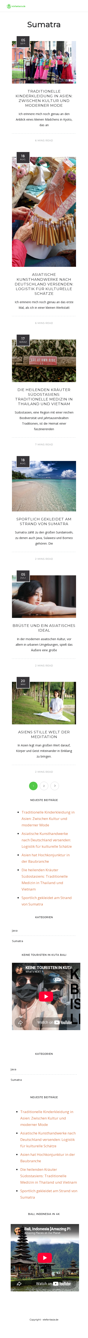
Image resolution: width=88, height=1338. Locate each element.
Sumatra (17, 941)
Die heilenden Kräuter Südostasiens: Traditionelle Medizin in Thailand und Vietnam (48, 1176)
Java (15, 930)
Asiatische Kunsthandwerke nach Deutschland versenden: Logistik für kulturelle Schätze (44, 283)
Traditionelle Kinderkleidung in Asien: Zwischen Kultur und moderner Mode (48, 818)
